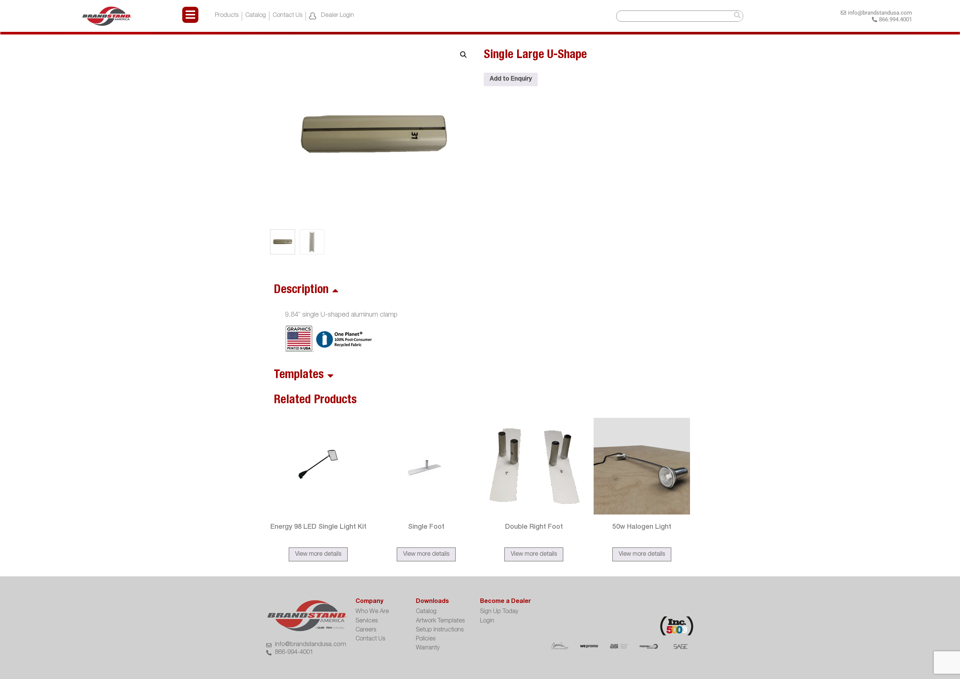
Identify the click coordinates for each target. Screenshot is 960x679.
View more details (318, 555)
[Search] (737, 16)
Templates (299, 375)
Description (301, 290)
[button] (463, 54)
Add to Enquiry (511, 79)
